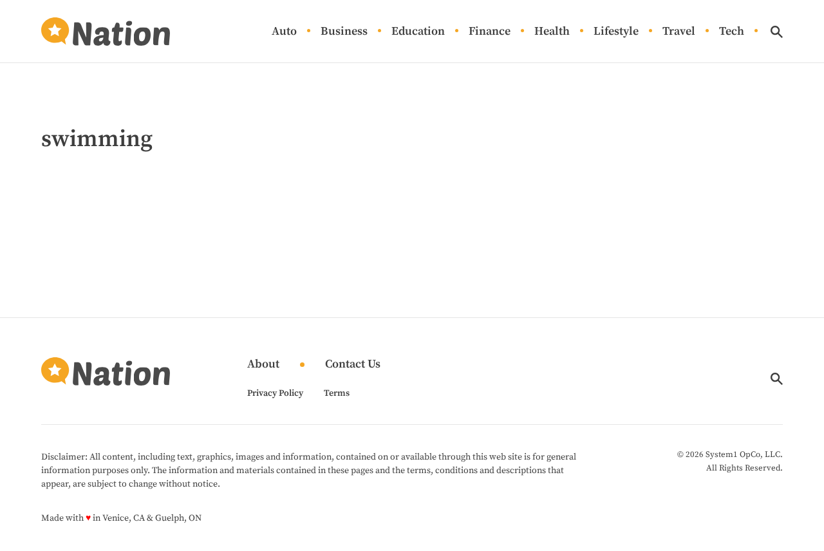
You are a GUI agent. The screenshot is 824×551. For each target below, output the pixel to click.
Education (418, 32)
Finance (489, 32)
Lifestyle (616, 32)
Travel (678, 32)
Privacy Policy (275, 393)
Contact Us (352, 364)
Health (552, 32)
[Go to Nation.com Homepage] (105, 31)
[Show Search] (777, 32)
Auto (284, 32)
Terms (337, 393)
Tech (731, 32)
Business (344, 32)
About (263, 364)
